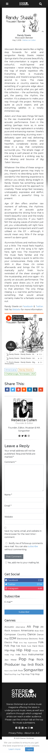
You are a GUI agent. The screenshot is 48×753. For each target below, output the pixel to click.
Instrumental (36, 654)
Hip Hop (23, 650)
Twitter (39, 306)
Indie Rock (21, 654)
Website (16, 309)
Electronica (22, 639)
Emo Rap (23, 643)
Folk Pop (9, 645)
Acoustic (9, 626)
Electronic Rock (36, 639)
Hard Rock (38, 646)
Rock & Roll (8, 671)
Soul (6, 674)
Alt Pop (33, 626)
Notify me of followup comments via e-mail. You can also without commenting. (23, 546)
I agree (29, 749)
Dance (31, 634)
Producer (12, 664)
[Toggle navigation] (8, 4)
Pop (22, 659)
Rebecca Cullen (29, 40)
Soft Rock (18, 670)
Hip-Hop (9, 650)
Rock (39, 664)
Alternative (20, 627)
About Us (29, 733)
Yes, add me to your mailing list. (23, 562)
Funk (29, 646)
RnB (31, 664)
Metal (14, 659)
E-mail (8, 602)
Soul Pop (12, 674)
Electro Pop (11, 642)
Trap (18, 674)
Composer (10, 634)
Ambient (15, 630)
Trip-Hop (25, 674)
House (35, 651)
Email (8, 506)
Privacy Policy (16, 733)
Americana (27, 630)
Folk (41, 642)
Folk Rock (21, 646)
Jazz (6, 660)
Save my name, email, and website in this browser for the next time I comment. (22, 534)
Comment (10, 462)
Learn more (14, 749)
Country (21, 634)
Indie (41, 651)
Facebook (28, 306)
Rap (23, 664)
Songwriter (34, 670)
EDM (12, 638)
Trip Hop (35, 674)
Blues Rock (39, 631)
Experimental (32, 643)
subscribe (33, 546)
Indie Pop (9, 655)
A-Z (37, 733)
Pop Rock (36, 659)
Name (8, 494)
